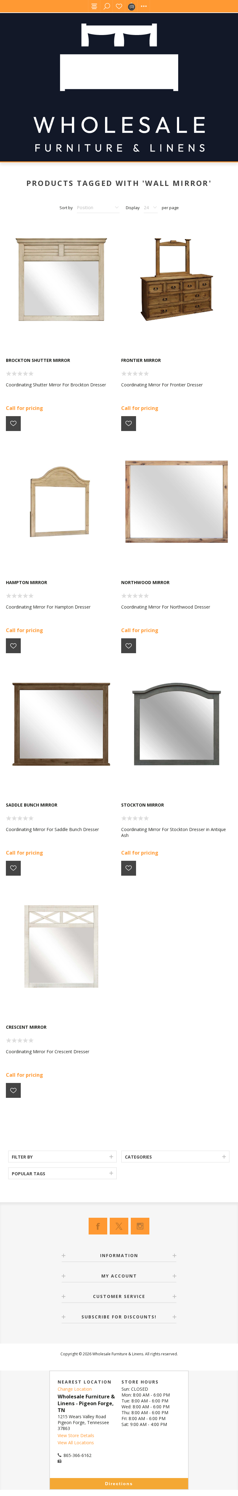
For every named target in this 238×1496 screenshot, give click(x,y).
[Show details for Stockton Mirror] (176, 724)
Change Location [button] (75, 1389)
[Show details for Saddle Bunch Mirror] (61, 724)
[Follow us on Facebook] (98, 1226)
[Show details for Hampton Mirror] (61, 502)
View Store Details (76, 1435)
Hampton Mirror (26, 582)
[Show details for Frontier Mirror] (176, 279)
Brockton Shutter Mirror (38, 360)
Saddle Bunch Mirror (31, 805)
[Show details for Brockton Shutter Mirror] (61, 279)
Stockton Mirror (142, 805)
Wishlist (119, 6)
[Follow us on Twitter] (119, 1226)
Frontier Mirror (141, 360)
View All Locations (76, 1442)
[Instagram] (140, 1226)
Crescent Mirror (26, 1027)
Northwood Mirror (145, 582)
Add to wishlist (13, 423)
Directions (119, 1483)
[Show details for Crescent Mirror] (61, 946)
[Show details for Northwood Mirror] (176, 502)
